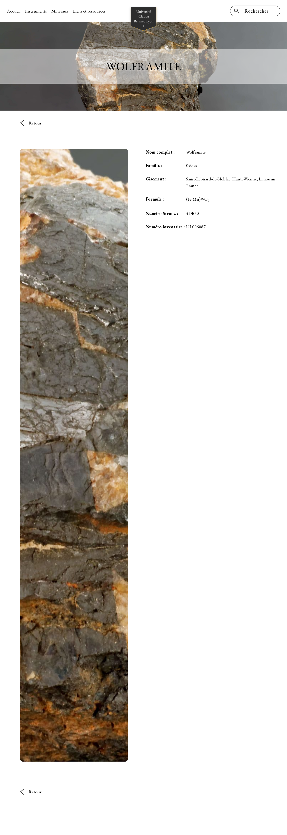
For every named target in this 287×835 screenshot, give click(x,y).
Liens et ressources (89, 11)
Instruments (36, 11)
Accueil (13, 11)
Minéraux (59, 11)
